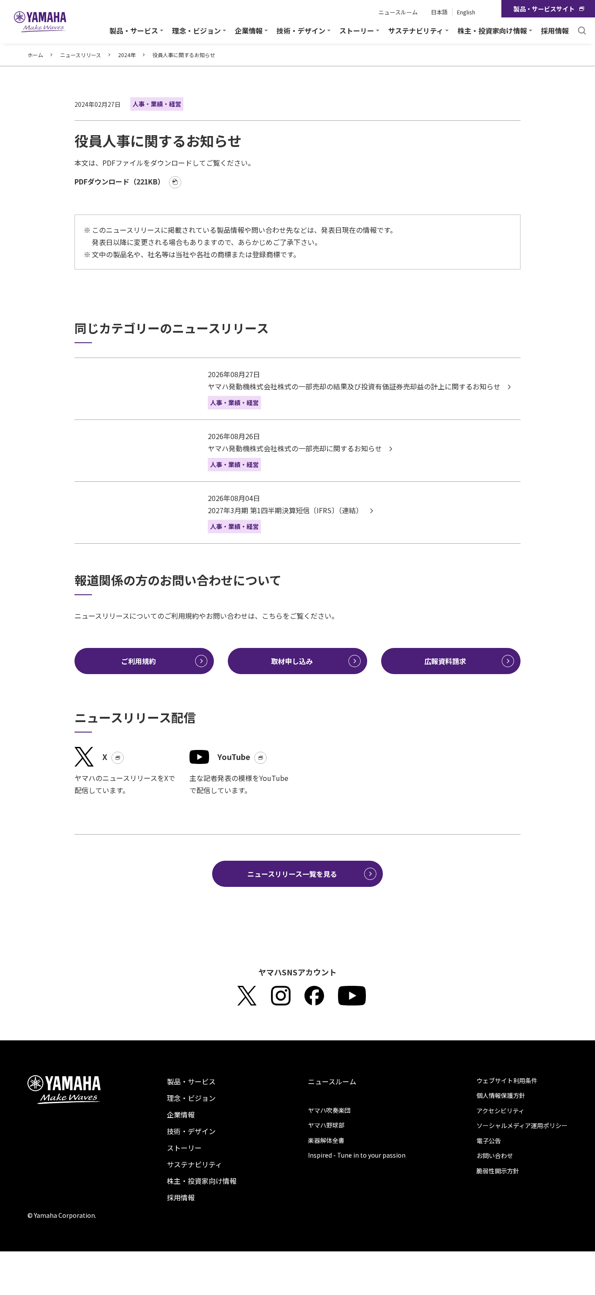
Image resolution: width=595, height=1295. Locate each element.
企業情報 (181, 1114)
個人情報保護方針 (501, 1095)
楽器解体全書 (326, 1140)
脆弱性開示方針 (498, 1170)
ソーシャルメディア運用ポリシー (522, 1125)
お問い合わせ (495, 1155)
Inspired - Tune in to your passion (357, 1155)
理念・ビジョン (191, 1098)
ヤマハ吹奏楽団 (329, 1110)
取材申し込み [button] (292, 661)
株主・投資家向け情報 (202, 1181)
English (466, 12)
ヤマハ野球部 (326, 1125)
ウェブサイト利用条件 (507, 1080)
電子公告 (489, 1140)
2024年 (126, 54)
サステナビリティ (194, 1164)
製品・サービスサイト (544, 8)
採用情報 (555, 30)
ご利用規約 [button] (138, 661)
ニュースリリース (80, 54)
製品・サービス (191, 1081)
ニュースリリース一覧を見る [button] (292, 874)
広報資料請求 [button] (445, 661)
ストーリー (184, 1147)
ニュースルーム (398, 12)
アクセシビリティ (500, 1110)
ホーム (35, 54)
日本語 (439, 12)
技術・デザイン (191, 1131)
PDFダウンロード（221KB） (119, 181)
